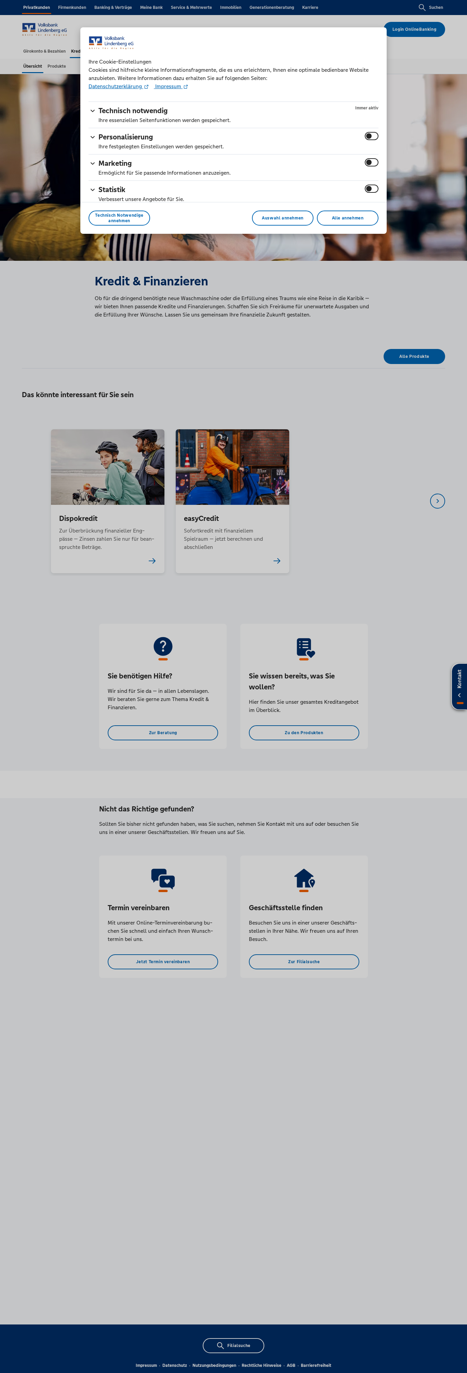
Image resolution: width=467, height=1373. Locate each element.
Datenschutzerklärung (116, 86)
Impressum (168, 86)
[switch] (371, 136)
